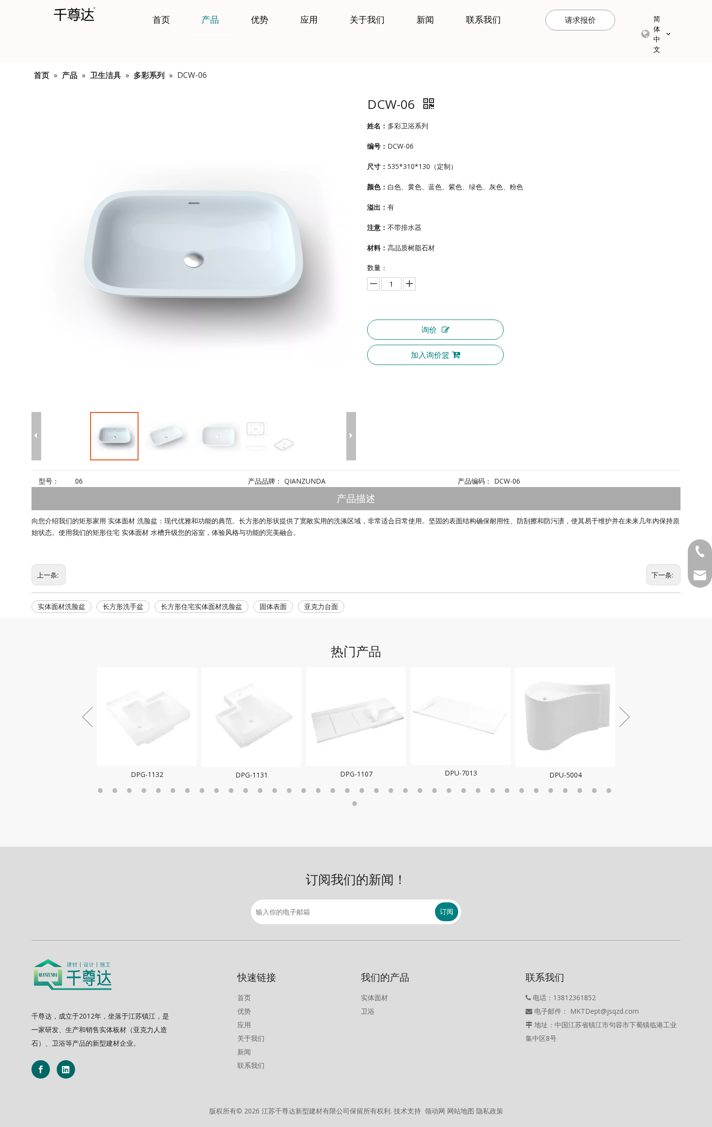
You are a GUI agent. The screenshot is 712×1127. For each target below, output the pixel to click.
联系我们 (250, 1065)
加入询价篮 (430, 355)
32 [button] (552, 790)
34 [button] (581, 790)
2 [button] (116, 790)
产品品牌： (265, 481)
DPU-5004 (565, 774)
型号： (49, 481)
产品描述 (356, 498)
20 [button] (378, 790)
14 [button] (290, 790)
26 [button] (465, 790)
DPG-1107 (356, 773)
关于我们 (250, 1038)
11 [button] (247, 790)
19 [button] (363, 790)
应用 (244, 1024)
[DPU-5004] (565, 717)
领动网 (435, 1110)
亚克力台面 (321, 606)
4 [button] (145, 790)
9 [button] (218, 790)
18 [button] (349, 790)
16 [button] (320, 790)
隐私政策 (489, 1110)
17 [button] (334, 790)
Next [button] (624, 717)
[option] (147, 724)
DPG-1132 (147, 774)
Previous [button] (87, 717)
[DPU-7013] (461, 716)
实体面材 (374, 997)
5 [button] (160, 790)
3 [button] (131, 790)
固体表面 (273, 606)
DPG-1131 (251, 774)
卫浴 (367, 1011)
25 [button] (450, 790)
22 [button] (407, 790)
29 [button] (508, 790)
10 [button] (232, 790)
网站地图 (460, 1110)
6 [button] (174, 790)
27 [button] (479, 790)
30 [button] (523, 790)
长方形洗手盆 (123, 606)
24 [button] (436, 790)
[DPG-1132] (147, 717)
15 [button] (305, 790)
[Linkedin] (66, 1069)
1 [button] (102, 790)
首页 (244, 997)
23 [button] (421, 790)
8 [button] (203, 790)
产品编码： (475, 481)
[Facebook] (40, 1069)
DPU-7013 (461, 772)
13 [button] (276, 790)
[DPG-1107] (356, 717)
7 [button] (189, 790)
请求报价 (580, 20)
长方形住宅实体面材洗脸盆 (201, 606)
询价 (429, 329)
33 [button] (567, 790)
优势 (244, 1011)
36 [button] (610, 790)
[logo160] (72, 974)
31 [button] (537, 790)
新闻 (244, 1051)
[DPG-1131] (251, 717)
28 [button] (494, 790)
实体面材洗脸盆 (61, 606)
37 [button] (356, 803)
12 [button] (261, 790)
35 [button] (596, 790)
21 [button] (392, 790)
